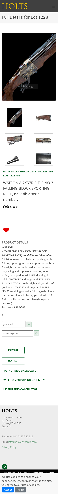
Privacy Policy (9, 447)
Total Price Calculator (20, 370)
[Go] (29, 324)
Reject (20, 489)
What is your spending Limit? (24, 380)
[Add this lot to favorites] (6, 230)
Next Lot (13, 361)
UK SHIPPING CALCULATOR (20, 389)
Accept (8, 489)
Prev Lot (13, 350)
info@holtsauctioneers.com (22, 441)
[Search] (36, 333)
